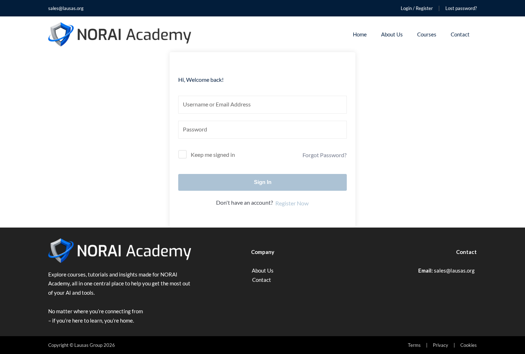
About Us (392, 34)
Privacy (440, 345)
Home (360, 34)
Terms (414, 345)
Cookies (468, 345)
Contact (460, 34)
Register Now (292, 203)
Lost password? (461, 8)
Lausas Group (88, 345)
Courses (426, 34)
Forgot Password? (324, 154)
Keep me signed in (213, 154)
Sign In (262, 182)
